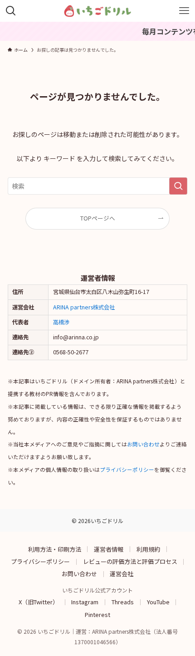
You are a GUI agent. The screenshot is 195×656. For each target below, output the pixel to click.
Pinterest (97, 614)
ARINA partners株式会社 (84, 307)
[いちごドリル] (98, 11)
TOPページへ (97, 218)
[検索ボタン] (11, 11)
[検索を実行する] (178, 186)
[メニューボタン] (184, 11)
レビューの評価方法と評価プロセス (130, 561)
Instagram (84, 601)
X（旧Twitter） (38, 601)
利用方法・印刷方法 (54, 548)
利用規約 (148, 548)
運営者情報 (108, 548)
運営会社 (121, 573)
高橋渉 (61, 322)
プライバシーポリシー (127, 469)
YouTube (158, 601)
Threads (123, 601)
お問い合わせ (143, 444)
